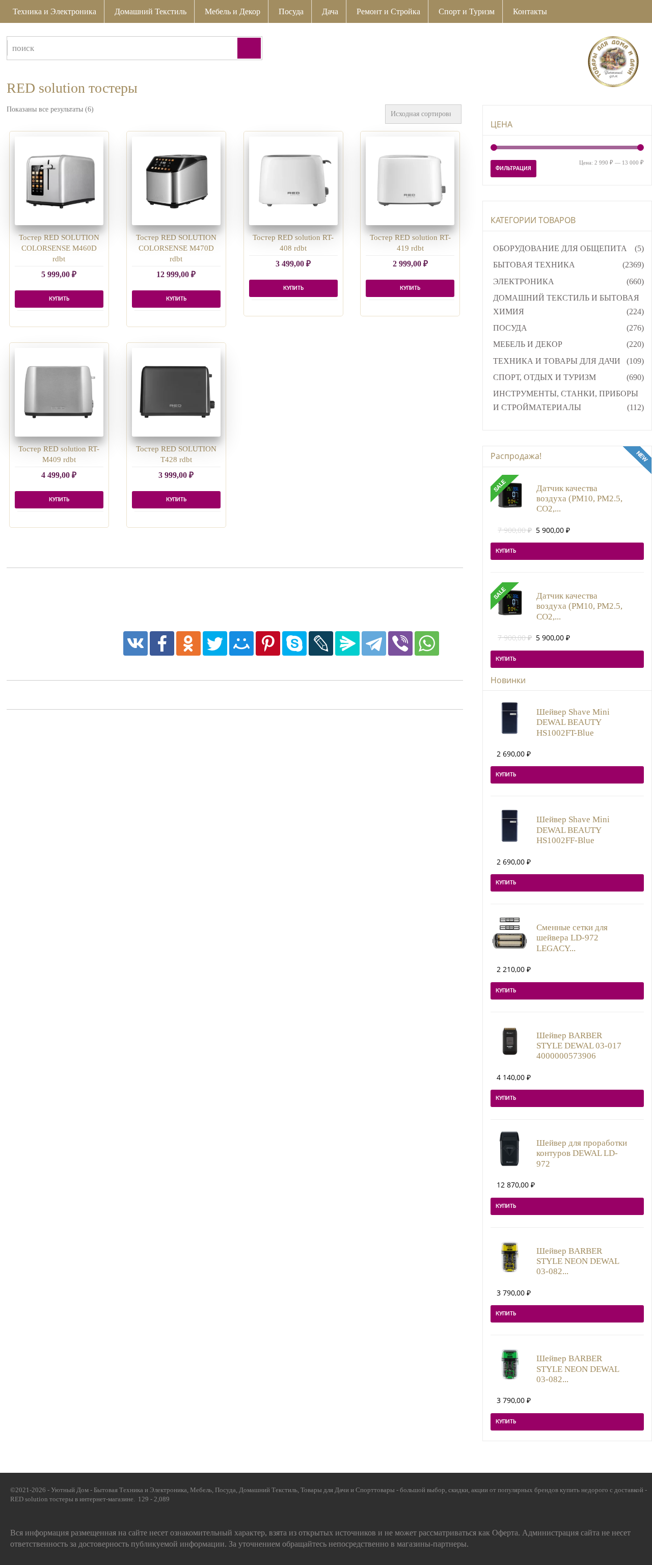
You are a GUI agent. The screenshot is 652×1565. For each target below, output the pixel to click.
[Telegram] (374, 643)
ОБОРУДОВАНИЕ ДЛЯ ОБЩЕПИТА (560, 248)
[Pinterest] (268, 643)
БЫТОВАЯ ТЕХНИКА (534, 264)
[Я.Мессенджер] (347, 643)
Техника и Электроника (54, 11)
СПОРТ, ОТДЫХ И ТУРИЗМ (544, 377)
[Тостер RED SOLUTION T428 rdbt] (176, 392)
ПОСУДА (510, 327)
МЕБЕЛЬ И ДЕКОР (527, 344)
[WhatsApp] (427, 643)
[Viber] (400, 643)
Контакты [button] (530, 11)
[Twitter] (215, 643)
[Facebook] (162, 643)
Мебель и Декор (232, 11)
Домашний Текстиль (150, 11)
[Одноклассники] (188, 643)
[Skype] (294, 643)
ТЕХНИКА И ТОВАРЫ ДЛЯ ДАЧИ (556, 361)
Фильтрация (513, 168)
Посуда (291, 11)
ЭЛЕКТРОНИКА (523, 281)
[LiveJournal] (321, 643)
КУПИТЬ (59, 299)
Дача (330, 11)
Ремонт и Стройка (388, 11)
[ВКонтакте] (135, 643)
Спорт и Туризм (467, 11)
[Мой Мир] (241, 643)
